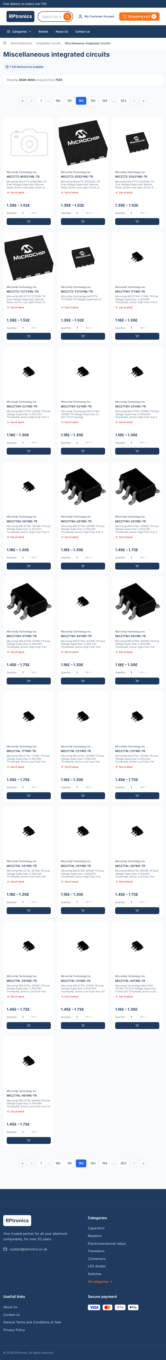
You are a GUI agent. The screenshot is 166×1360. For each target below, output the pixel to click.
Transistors (96, 1251)
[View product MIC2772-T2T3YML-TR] (28, 287)
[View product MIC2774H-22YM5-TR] (28, 402)
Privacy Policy (14, 1330)
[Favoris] (48, 122)
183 (92, 101)
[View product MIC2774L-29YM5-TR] (28, 976)
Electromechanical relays (107, 1243)
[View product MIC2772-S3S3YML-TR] (137, 172)
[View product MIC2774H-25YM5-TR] (137, 402)
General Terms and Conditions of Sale (32, 1322)
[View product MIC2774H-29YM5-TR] (137, 517)
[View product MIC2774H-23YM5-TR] (83, 402)
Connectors (96, 1259)
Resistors (95, 1236)
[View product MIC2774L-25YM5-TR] (28, 861)
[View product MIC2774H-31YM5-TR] (28, 632)
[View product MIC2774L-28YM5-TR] (137, 861)
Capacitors (96, 1228)
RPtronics (20, 16)
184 (104, 101)
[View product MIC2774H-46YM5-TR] (137, 632)
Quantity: (12, 212)
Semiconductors (21, 43)
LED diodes (96, 1266)
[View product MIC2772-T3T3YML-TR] (83, 287)
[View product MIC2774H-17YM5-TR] (137, 287)
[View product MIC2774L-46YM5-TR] (28, 1091)
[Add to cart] (29, 221)
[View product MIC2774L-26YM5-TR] (83, 861)
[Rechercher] (67, 17)
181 (69, 101)
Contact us (82, 31)
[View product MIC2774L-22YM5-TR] (83, 747)
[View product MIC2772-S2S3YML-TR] (83, 172)
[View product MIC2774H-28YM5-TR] (83, 517)
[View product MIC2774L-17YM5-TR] (28, 747)
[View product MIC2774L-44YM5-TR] (137, 976)
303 (123, 101)
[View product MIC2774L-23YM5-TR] (137, 747)
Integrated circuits (48, 43)
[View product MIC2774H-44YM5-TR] (83, 632)
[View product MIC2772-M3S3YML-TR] (28, 172)
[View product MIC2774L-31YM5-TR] (83, 976)
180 (58, 101)
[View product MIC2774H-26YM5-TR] (28, 517)
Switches (94, 1274)
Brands (43, 31)
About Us (61, 31)
